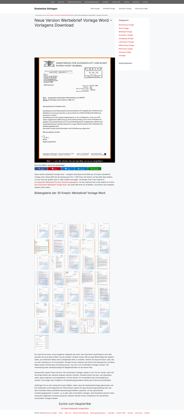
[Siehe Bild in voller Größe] (75, 158)
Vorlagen (122, 55)
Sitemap (126, 2)
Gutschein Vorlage (125, 8)
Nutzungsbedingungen (92, 2)
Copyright (105, 2)
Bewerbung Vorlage (126, 25)
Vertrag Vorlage (125, 52)
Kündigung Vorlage (126, 38)
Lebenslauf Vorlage (126, 42)
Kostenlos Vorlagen (45, 8)
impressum (136, 2)
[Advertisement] (74, 41)
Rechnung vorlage (141, 8)
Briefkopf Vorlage (109, 8)
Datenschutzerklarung (74, 2)
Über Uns (61, 2)
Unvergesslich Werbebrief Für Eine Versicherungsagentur (56, 182)
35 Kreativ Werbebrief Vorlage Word (64, 15)
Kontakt (145, 2)
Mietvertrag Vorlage (126, 45)
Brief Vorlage (95, 8)
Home (52, 2)
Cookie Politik (116, 2)
